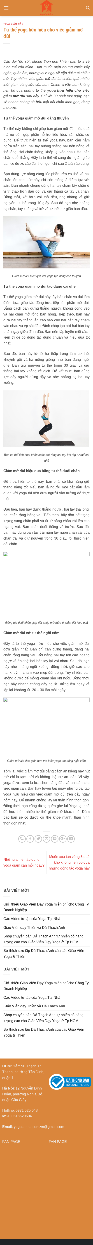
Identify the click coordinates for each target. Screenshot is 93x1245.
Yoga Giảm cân (13, 23)
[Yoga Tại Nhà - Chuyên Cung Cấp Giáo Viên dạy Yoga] (46, 8)
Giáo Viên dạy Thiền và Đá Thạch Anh (34, 928)
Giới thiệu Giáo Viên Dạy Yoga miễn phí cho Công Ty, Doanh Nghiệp (46, 907)
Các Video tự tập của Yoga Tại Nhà (31, 919)
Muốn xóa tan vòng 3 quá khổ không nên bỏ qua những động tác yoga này (69, 862)
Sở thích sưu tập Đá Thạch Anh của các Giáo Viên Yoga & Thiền (43, 953)
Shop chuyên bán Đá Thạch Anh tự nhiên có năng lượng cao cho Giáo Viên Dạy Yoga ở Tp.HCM (43, 939)
